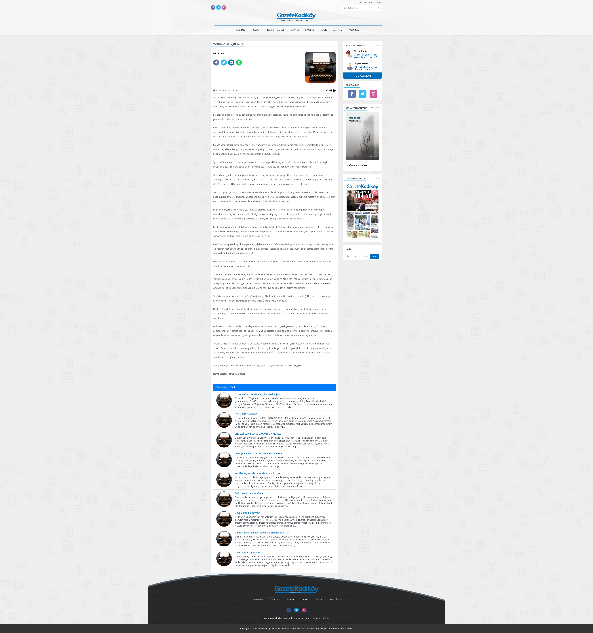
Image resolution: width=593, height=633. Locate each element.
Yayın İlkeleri (336, 599)
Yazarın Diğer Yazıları (226, 387)
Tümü (377, 45)
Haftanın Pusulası (357, 165)
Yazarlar (354, 30)
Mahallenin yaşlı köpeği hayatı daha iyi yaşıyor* (365, 56)
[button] (372, 107)
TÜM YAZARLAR (362, 75)
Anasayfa (258, 599)
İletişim (319, 599)
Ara (374, 256)
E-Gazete (275, 599)
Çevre (295, 30)
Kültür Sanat (275, 30)
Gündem (241, 30)
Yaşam (256, 30)
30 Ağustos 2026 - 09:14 (370, 3)
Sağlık (309, 30)
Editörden (218, 53)
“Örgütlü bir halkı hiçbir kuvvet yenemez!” (367, 68)
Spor (323, 30)
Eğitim (337, 30)
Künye (305, 599)
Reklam (290, 599)
